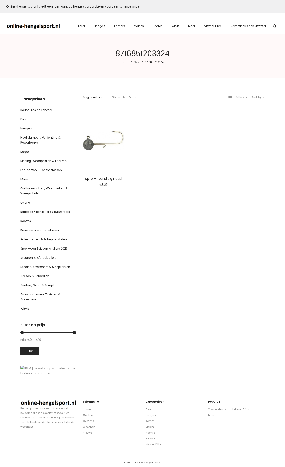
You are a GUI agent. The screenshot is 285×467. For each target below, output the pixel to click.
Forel (23, 119)
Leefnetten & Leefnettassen (41, 170)
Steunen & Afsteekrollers (38, 258)
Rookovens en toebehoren (39, 230)
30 (135, 97)
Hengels (26, 128)
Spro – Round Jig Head (103, 178)
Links (211, 415)
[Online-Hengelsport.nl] (33, 26)
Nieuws (87, 432)
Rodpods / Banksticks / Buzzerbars (45, 212)
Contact (88, 415)
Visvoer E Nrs (153, 444)
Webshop (89, 427)
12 (124, 97)
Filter (30, 351)
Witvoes (151, 438)
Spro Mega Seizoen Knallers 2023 (44, 248)
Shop (137, 62)
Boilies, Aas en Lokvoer (36, 110)
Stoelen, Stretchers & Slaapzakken (45, 267)
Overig (25, 203)
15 (129, 97)
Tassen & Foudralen (34, 276)
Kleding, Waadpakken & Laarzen (43, 161)
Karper (25, 152)
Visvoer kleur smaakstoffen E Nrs (228, 409)
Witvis (24, 309)
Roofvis (25, 221)
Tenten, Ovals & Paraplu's (39, 285)
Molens (25, 179)
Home (125, 62)
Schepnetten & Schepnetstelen (43, 239)
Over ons (88, 421)
